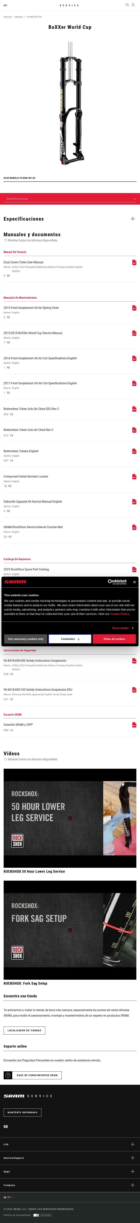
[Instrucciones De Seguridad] (134, 662)
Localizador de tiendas (24, 1030)
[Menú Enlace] (5, 6)
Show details (120, 628)
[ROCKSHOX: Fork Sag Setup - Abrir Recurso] (70, 930)
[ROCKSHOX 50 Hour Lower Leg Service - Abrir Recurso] (70, 818)
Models (19, 17)
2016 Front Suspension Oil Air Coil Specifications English (40, 363)
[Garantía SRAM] (134, 726)
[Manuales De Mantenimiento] (134, 309)
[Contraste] (36, 1215)
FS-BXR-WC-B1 (34, 17)
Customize (68, 638)
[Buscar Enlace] (127, 5)
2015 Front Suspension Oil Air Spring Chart (31, 312)
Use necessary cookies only (25, 638)
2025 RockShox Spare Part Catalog (26, 574)
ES (8, 1197)
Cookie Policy (119, 613)
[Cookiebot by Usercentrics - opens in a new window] (111, 582)
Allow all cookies (114, 638)
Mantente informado (22, 1112)
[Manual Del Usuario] (134, 264)
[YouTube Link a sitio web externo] (6, 1127)
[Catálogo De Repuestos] (134, 571)
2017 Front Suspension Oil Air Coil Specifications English (40, 388)
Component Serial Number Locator (26, 481)
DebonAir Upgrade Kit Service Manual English (33, 506)
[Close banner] (134, 582)
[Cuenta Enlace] (133, 5)
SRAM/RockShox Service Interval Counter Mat (33, 531)
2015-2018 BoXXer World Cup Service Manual (33, 337)
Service (70, 5)
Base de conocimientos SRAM (37, 1075)
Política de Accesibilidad (17, 1215)
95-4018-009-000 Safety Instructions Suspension (43, 667)
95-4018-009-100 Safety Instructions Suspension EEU (38, 694)
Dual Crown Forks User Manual (43, 269)
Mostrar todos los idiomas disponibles (32, 240)
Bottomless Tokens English (21, 455)
